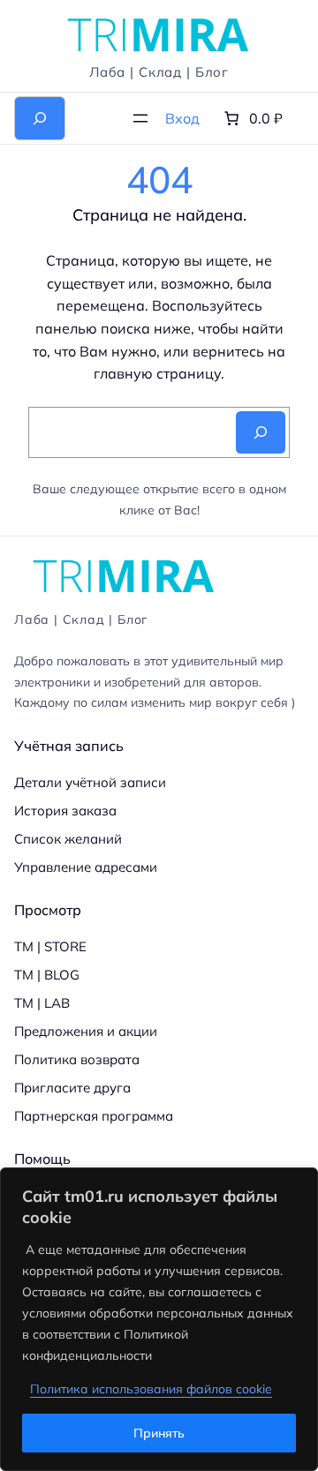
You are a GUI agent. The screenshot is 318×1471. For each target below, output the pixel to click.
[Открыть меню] (140, 118)
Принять (159, 1433)
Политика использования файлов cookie (151, 1389)
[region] (159, 1319)
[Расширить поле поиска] (39, 118)
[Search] (260, 432)
